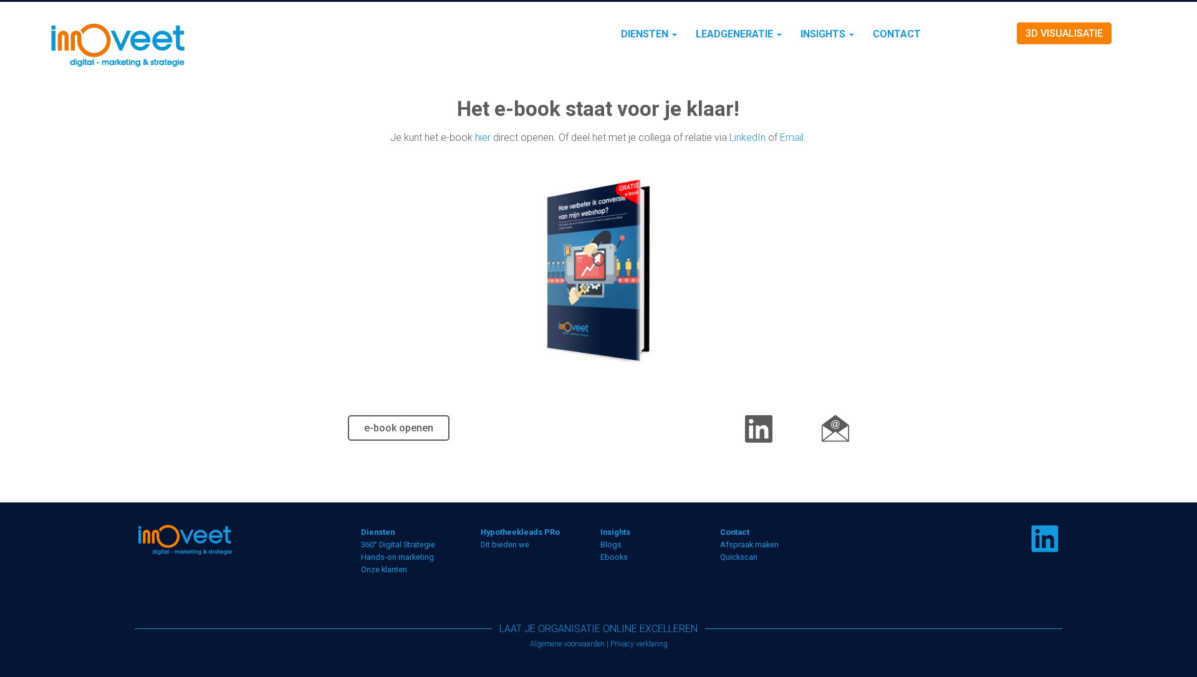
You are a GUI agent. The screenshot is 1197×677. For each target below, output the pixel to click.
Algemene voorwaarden (567, 644)
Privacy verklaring (639, 644)
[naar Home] (199, 44)
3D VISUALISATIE (1064, 33)
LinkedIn (747, 137)
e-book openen (398, 428)
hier (483, 137)
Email (792, 137)
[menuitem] (649, 34)
